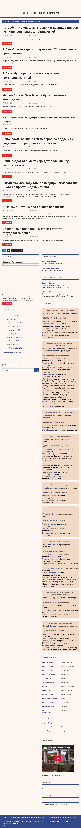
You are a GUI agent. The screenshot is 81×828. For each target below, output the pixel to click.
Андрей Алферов (49, 577)
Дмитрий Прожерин (50, 533)
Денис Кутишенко (49, 401)
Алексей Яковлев (49, 524)
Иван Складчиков (50, 488)
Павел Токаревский (50, 374)
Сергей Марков (48, 449)
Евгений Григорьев (50, 439)
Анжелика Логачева (50, 323)
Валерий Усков (48, 568)
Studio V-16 (65, 817)
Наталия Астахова (12, 262)
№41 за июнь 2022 (13, 319)
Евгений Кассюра (49, 476)
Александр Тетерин (50, 363)
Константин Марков (50, 328)
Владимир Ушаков (48, 702)
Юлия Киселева (49, 348)
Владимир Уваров (50, 313)
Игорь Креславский (50, 545)
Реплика (7, 256)
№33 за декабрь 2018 (14, 348)
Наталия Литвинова (50, 425)
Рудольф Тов (47, 390)
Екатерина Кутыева (50, 335)
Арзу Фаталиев (48, 582)
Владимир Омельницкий (47, 711)
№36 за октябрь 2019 (14, 337)
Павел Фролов (48, 321)
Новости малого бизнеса (40, 10)
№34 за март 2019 (13, 344)
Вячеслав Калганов (50, 463)
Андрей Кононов (48, 694)
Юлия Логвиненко (48, 682)
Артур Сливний (48, 563)
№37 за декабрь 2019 (14, 334)
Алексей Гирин (48, 554)
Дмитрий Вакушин (48, 662)
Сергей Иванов (47, 678)
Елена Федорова (48, 731)
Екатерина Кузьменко (51, 614)
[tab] (60, 318)
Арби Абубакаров (49, 454)
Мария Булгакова (49, 610)
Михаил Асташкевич (49, 674)
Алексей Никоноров (49, 719)
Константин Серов (48, 727)
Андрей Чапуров (48, 723)
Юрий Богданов (48, 640)
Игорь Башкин (48, 605)
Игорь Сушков (47, 690)
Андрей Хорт (46, 686)
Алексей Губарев (49, 496)
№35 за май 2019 (13, 341)
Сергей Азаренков (49, 647)
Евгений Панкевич (50, 626)
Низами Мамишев (49, 472)
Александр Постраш (50, 559)
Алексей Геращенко (50, 598)
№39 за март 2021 (13, 326)
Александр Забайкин (49, 698)
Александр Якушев (49, 715)
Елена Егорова (48, 430)
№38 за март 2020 (13, 330)
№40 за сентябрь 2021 (15, 323)
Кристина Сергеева (50, 500)
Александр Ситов (50, 514)
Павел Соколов (48, 358)
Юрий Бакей (47, 379)
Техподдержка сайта (54, 817)
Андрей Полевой (49, 573)
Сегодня (34, 35)
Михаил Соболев (48, 666)
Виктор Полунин (48, 670)
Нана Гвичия (47, 634)
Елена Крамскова (49, 367)
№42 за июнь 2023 (13, 316)
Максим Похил (48, 332)
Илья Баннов (47, 638)
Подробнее (7, 43)
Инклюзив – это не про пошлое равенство (33, 206)
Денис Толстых (49, 415)
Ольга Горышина (49, 528)
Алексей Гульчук (48, 706)
